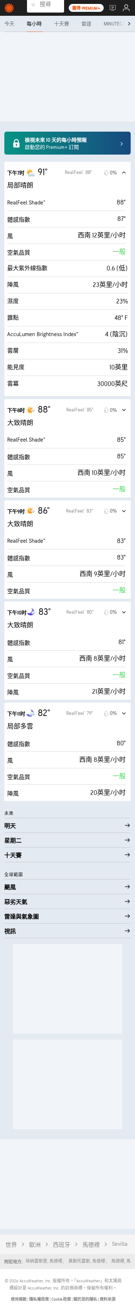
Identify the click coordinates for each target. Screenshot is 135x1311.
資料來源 (108, 1299)
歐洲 (35, 1245)
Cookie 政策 (61, 1299)
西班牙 (61, 1245)
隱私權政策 (39, 1299)
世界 (11, 1245)
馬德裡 (91, 1245)
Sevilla (119, 1244)
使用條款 (19, 1299)
